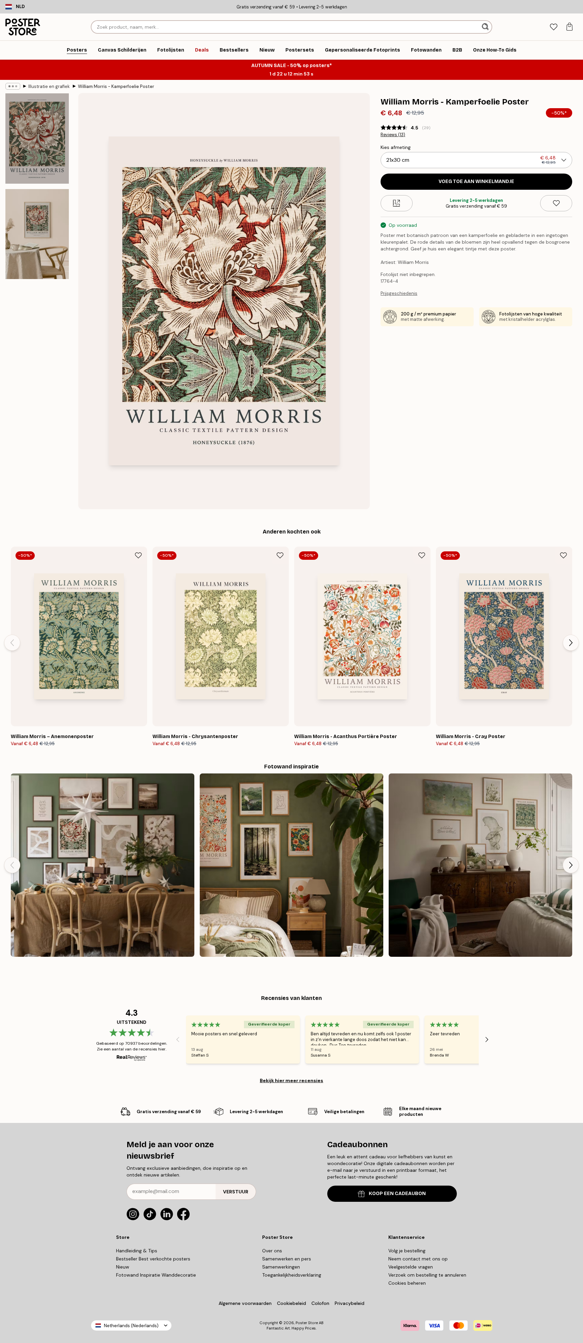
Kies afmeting (396, 147)
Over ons (272, 1251)
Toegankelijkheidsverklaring (291, 1275)
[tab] (553, 27)
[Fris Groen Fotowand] (480, 865)
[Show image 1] (37, 138)
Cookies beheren (407, 1283)
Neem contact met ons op (418, 1259)
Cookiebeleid (291, 1303)
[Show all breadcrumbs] (12, 86)
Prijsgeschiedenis (399, 293)
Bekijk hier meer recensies (291, 1080)
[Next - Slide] (571, 643)
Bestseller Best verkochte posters (153, 1259)
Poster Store (307, 1322)
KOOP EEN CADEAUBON (397, 1193)
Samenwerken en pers (286, 1259)
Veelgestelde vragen (410, 1267)
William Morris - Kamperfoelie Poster (116, 86)
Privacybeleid (349, 1303)
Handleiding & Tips (136, 1251)
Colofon (320, 1303)
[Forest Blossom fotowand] (291, 865)
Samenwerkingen (281, 1267)
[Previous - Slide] (12, 643)
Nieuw (122, 1267)
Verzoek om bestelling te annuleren (427, 1275)
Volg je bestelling (406, 1251)
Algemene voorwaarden (245, 1303)
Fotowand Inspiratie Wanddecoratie (156, 1275)
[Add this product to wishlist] (556, 203)
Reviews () (393, 135)
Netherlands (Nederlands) (131, 1326)
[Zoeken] (486, 27)
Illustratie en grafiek (49, 86)
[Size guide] (397, 203)
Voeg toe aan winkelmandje (476, 181)
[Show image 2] (37, 234)
